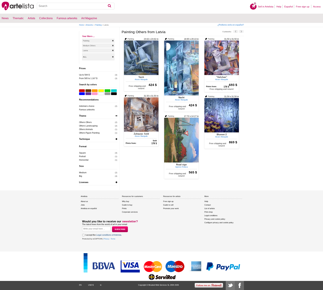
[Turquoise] (114, 90)
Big (80, 176)
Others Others (85, 122)
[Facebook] (239, 285)
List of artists (209, 208)
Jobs (83, 205)
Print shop (208, 212)
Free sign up (303, 6)
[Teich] (141, 58)
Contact (207, 205)
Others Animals (86, 129)
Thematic (18, 18)
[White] (101, 93)
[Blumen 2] (221, 115)
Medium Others (89, 46)
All (85, 57)
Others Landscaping (88, 126)
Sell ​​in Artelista (265, 6)
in (100, 285)
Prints (124, 208)
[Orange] (95, 90)
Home (81, 25)
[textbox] (75, 6)
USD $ (91, 285)
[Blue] (82, 93)
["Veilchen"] (221, 58)
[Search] (109, 6)
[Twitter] (230, 285)
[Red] (82, 90)
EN (80, 285)
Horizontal (83, 160)
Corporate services (130, 212)
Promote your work (171, 208)
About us (84, 201)
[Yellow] (101, 90)
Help (278, 6)
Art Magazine (89, 18)
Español (288, 6)
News (5, 18)
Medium (82, 172)
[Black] (114, 93)
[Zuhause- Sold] (141, 114)
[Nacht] (181, 68)
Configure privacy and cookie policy (219, 223)
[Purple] (88, 93)
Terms (113, 239)
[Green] (107, 90)
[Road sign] (181, 140)
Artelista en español (89, 208)
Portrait (82, 156)
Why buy (125, 201)
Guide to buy (127, 205)
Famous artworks (67, 18)
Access (317, 6)
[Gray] (107, 93)
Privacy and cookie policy (214, 219)
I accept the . (103, 235)
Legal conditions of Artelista (108, 235)
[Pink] (95, 93)
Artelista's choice (86, 106)
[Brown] (88, 90)
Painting (98, 25)
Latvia (85, 50)
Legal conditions (211, 215)
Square (82, 153)
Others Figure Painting (89, 133)
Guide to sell (168, 205)
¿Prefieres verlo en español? (231, 25)
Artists (31, 18)
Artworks (89, 25)
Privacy (106, 239)
